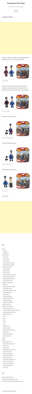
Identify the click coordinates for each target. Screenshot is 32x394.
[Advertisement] (16, 38)
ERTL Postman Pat (7, 357)
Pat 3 (4, 320)
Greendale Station (7, 292)
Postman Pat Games (8, 365)
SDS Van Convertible (8, 333)
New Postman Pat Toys (7, 377)
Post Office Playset (7, 296)
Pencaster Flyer (6, 328)
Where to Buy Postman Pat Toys (10, 379)
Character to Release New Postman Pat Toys (13, 381)
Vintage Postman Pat (7, 341)
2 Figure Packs (6, 270)
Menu (16, 10)
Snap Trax (5, 367)
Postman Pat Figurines (8, 363)
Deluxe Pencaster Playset (9, 286)
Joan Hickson (6, 259)
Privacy (3, 337)
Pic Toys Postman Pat (8, 361)
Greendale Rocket (7, 314)
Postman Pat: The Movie (9, 262)
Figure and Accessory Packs (9, 274)
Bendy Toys (6, 345)
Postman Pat (5, 255)
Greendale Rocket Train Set (9, 290)
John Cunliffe (6, 260)
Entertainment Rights (8, 355)
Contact (5, 251)
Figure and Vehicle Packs (9, 276)
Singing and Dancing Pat (9, 278)
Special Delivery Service (8, 264)
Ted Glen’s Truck (7, 335)
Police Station (6, 294)
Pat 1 (4, 316)
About (3, 249)
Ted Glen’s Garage (7, 300)
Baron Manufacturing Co (9, 343)
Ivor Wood (5, 257)
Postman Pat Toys (16, 3)
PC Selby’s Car (6, 326)
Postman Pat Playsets (7, 282)
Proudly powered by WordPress (9, 391)
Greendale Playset (7, 288)
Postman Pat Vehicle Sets (9, 330)
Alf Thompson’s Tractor (8, 308)
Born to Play (6, 347)
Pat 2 (4, 318)
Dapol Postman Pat (7, 353)
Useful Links (6, 253)
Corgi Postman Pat (7, 351)
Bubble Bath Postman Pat (9, 349)
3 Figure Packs (6, 272)
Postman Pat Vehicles (7, 306)
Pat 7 (4, 324)
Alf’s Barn (5, 284)
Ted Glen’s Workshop (8, 302)
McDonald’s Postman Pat (9, 359)
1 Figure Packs (6, 268)
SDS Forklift (6, 332)
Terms (3, 339)
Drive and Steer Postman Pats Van (11, 310)
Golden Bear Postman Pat (9, 312)
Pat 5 (4, 322)
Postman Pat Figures (7, 266)
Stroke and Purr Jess (8, 280)
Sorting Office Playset (8, 298)
